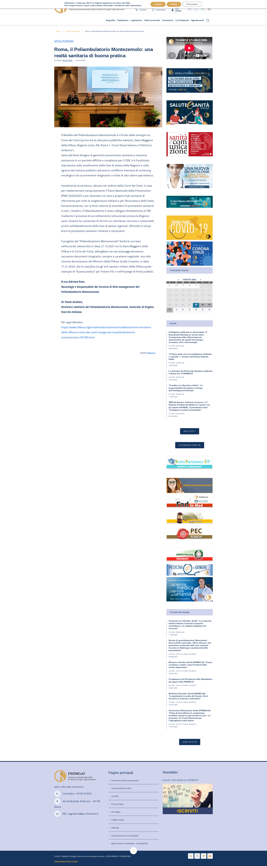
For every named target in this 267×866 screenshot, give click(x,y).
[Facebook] (197, 856)
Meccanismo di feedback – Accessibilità (129, 843)
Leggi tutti (189, 742)
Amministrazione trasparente (125, 780)
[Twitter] (203, 856)
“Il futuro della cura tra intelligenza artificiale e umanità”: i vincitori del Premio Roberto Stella (190, 356)
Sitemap (115, 827)
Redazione (161, 9)
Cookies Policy (117, 819)
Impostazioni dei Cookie (66, 861)
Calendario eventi (189, 445)
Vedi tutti (189, 431)
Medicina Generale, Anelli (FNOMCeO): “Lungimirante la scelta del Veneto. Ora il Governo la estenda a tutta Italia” (188, 696)
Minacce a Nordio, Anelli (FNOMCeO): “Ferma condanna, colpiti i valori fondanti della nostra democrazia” (190, 664)
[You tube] (210, 856)
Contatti (142, 9)
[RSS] (191, 856)
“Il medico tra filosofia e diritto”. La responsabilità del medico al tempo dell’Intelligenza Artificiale (186, 387)
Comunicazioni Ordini (121, 788)
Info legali (115, 812)
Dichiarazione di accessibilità (124, 835)
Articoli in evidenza (72, 31)
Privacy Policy (117, 804)
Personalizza (192, 4)
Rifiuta (174, 4)
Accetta (158, 4)
